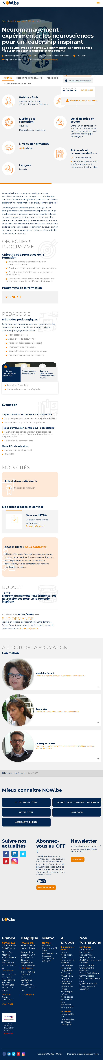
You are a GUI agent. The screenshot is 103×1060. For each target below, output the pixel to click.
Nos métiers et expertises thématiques (79, 802)
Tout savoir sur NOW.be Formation (79, 80)
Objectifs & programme (29, 78)
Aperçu (8, 78)
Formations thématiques (13, 21)
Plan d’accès (8, 971)
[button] (30, 297)
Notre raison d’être (26, 802)
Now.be (64, 952)
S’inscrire (77, 859)
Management (34, 21)
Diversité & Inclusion (89, 973)
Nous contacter (50, 60)
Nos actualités (67, 1014)
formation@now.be (35, 526)
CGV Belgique (27, 994)
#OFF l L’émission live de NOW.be (67, 1019)
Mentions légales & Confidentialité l (83, 1054)
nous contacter (35, 547)
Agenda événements (26, 822)
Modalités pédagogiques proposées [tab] (9, 373)
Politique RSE (67, 1007)
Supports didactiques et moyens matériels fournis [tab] (47, 374)
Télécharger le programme (83, 101)
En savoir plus (46, 887)
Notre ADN (77, 812)
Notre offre (26, 812)
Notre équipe (67, 997)
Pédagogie (52, 78)
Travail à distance (87, 957)
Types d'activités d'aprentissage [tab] (28, 372)
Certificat (6, 994)
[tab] (30, 297)
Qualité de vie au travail (90, 960)
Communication (87, 976)
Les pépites (66, 1025)
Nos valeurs (66, 999)
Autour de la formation (17, 83)
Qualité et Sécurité (88, 984)
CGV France (7, 1004)
